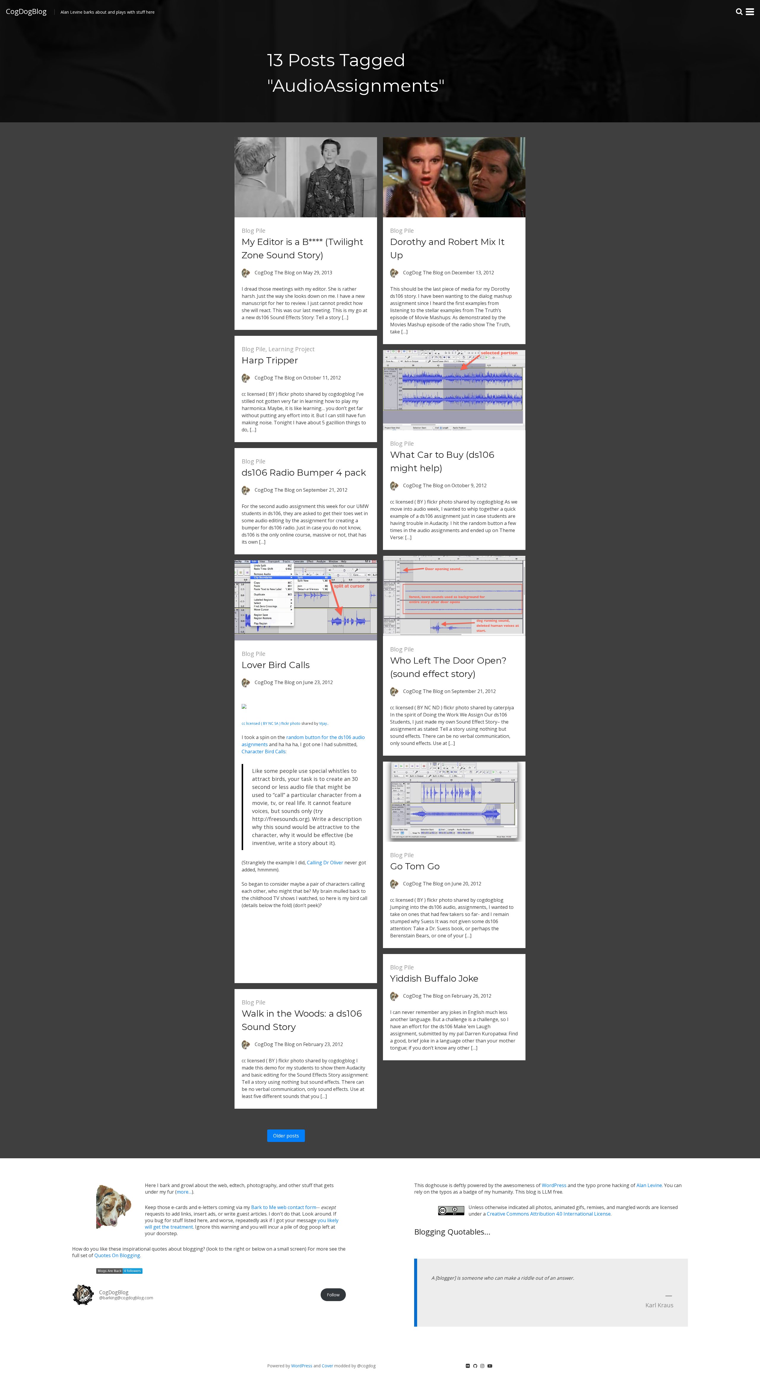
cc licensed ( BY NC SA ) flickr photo (271, 723)
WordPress (554, 1185)
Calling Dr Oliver (325, 862)
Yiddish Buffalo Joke (434, 978)
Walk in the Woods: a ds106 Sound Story (302, 1020)
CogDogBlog (26, 11)
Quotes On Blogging (117, 1255)
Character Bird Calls (264, 751)
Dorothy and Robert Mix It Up (447, 248)
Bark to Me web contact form (283, 1207)
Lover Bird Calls (276, 664)
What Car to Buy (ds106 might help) (442, 461)
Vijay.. (324, 723)
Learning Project (291, 349)
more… (184, 1192)
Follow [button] (333, 1295)
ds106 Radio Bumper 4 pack (304, 472)
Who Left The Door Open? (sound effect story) (448, 667)
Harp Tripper (270, 360)
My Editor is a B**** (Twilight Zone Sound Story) (302, 248)
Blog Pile (253, 231)
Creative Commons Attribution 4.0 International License (549, 1214)
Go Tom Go (415, 866)
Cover (327, 1365)
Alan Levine (649, 1185)
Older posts (286, 1135)
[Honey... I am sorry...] (244, 716)
